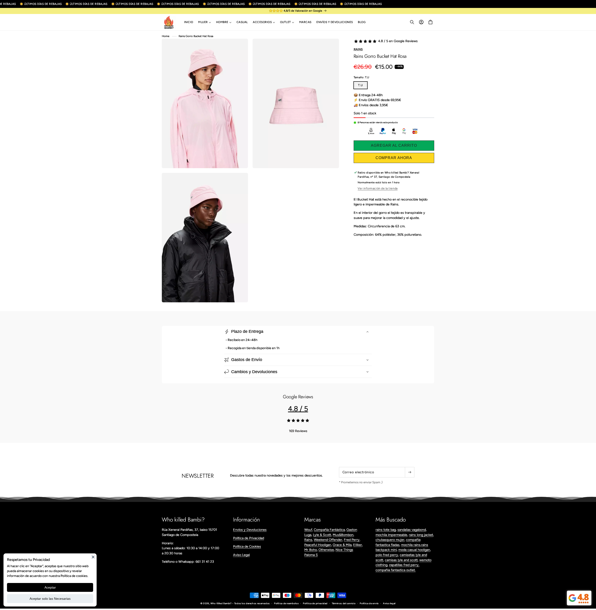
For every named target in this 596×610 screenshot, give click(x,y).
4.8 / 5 (298, 408)
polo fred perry (387, 555)
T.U (360, 85)
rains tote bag (386, 530)
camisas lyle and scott (401, 560)
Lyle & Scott (322, 535)
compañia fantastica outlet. (396, 570)
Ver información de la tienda (377, 188)
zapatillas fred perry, (404, 565)
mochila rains (410, 545)
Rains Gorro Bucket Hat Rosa (196, 36)
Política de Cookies (247, 546)
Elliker (357, 545)
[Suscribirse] (409, 472)
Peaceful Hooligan (317, 545)
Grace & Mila (342, 545)
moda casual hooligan (414, 550)
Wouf (308, 530)
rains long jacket (421, 535)
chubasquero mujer (390, 540)
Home (165, 36)
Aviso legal (389, 603)
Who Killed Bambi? (221, 603)
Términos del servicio (344, 603)
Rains (358, 49)
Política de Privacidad (248, 538)
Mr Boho (310, 550)
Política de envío (369, 603)
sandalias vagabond (411, 530)
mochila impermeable (391, 535)
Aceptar (50, 587)
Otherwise (326, 550)
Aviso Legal (241, 555)
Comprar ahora (394, 158)
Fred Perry (351, 540)
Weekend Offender (328, 540)
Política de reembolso (286, 603)
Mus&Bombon (343, 535)
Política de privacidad (315, 603)
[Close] (93, 556)
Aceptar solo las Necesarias (50, 598)
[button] (204, 22)
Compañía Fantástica (329, 530)
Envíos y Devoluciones (250, 530)
